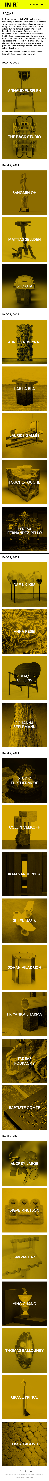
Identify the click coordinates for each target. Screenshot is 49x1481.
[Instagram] (34, 5)
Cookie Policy (29, 1477)
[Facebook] (30, 5)
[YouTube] (37, 5)
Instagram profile (28, 54)
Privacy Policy (20, 1477)
